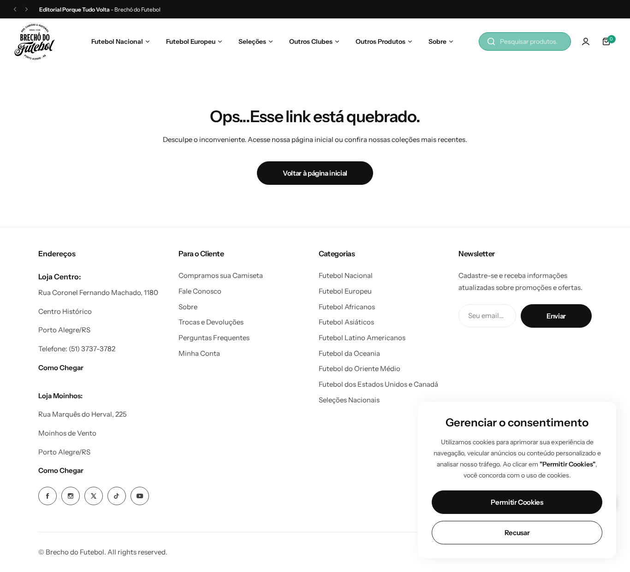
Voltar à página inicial (315, 173)
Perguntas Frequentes (214, 337)
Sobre (187, 306)
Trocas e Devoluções (211, 322)
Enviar (556, 316)
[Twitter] (93, 496)
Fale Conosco (199, 291)
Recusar (517, 532)
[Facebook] (47, 496)
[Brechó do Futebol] (34, 41)
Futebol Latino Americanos (362, 337)
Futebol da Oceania (349, 353)
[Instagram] (70, 496)
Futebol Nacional (346, 275)
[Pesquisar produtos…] (491, 41)
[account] (586, 41)
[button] (15, 9)
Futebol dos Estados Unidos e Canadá (378, 384)
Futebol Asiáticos (346, 322)
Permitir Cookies (517, 502)
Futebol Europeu (345, 291)
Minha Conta (199, 353)
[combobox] (525, 41)
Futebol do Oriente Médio (359, 368)
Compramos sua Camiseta (220, 275)
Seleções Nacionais (349, 399)
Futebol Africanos (347, 306)
